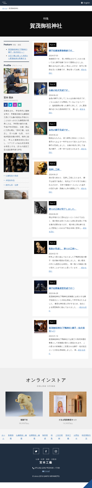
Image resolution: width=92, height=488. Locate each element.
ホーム (4, 8)
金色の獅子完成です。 (59, 129)
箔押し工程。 (55, 169)
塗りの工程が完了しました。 (63, 209)
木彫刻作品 (10, 180)
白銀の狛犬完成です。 (59, 90)
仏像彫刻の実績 (12, 175)
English (86, 3)
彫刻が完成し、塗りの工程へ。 (64, 248)
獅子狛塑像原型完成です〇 (61, 288)
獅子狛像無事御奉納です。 (61, 50)
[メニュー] (4, 3)
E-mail (47, 471)
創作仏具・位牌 (12, 185)
